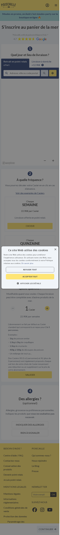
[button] (30, 283)
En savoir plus (27, 263)
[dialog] (29, 267)
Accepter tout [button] (30, 276)
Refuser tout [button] (30, 269)
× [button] (55, 249)
